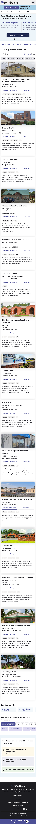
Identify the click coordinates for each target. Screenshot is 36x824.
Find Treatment (18, 796)
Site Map (10, 815)
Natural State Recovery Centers (16, 625)
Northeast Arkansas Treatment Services (15, 321)
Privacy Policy (24, 815)
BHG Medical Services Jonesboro (16, 240)
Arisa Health (7, 371)
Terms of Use (16, 815)
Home (2, 12)
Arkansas (20, 12)
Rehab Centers (11, 12)
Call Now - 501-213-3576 (18, 35)
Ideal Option (7, 402)
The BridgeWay (9, 672)
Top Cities (27, 44)
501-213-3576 (11, 8)
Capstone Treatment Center (14, 206)
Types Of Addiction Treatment (18, 802)
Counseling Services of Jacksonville (17, 577)
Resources (18, 799)
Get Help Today (18, 820)
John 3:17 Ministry (9, 160)
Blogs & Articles (18, 805)
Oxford (4, 729)
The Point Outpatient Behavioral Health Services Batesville (16, 80)
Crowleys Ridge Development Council (15, 452)
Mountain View (15, 729)
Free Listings (6, 44)
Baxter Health (8, 128)
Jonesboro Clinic (9, 274)
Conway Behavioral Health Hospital (17, 499)
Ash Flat (27, 729)
